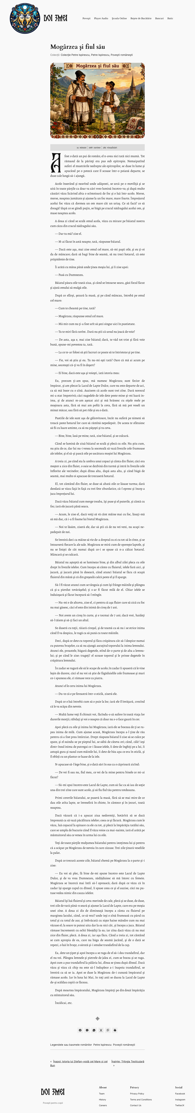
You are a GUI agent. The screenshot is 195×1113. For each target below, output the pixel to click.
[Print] (115, 1030)
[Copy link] (108, 1030)
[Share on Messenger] (87, 1030)
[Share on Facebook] (80, 1030)
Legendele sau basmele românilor (71, 1044)
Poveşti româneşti (122, 54)
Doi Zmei (55, 18)
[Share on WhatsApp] (94, 1030)
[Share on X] (101, 1030)
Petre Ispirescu (100, 54)
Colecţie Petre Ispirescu (75, 54)
